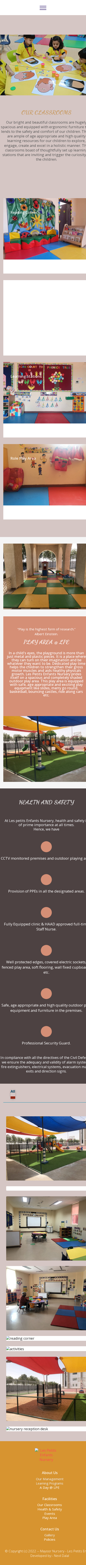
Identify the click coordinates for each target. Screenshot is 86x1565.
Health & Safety (49, 1509)
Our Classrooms (49, 1505)
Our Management (50, 1479)
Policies (49, 1539)
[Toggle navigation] (43, 8)
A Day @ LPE (50, 1487)
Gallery (49, 1535)
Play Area (49, 1517)
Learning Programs (49, 1483)
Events (49, 1513)
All (13, 1091)
